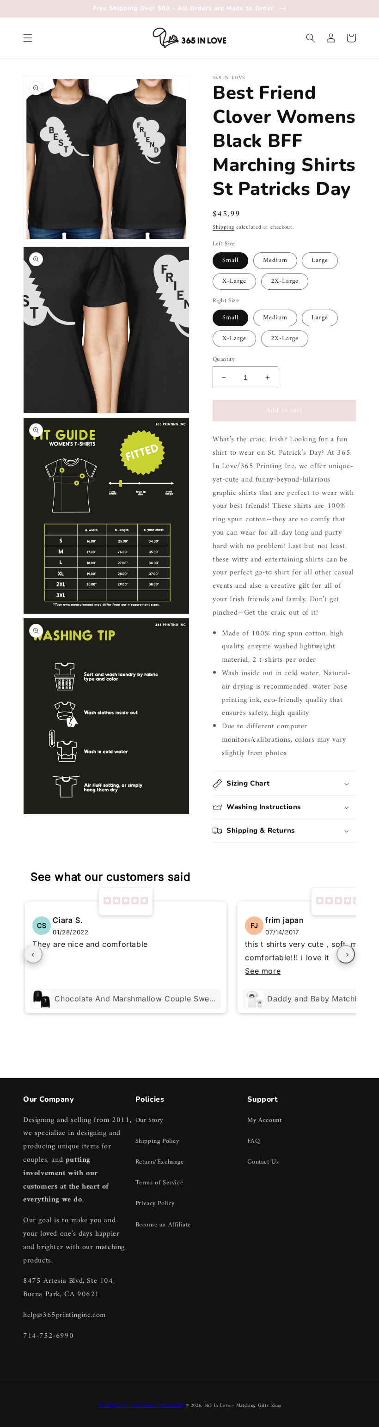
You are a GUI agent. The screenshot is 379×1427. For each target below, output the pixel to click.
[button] (28, 38)
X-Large (234, 281)
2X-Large (285, 281)
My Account (264, 1120)
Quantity (224, 359)
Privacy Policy (155, 1203)
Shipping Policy (157, 1141)
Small (230, 260)
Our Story (149, 1120)
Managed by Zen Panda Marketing (140, 1405)
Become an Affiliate (163, 1225)
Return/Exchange (159, 1162)
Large (320, 260)
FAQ (253, 1141)
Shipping (223, 227)
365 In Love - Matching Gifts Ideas (242, 1405)
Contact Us (263, 1162)
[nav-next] (345, 954)
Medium (275, 260)
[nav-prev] (33, 954)
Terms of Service (159, 1183)
